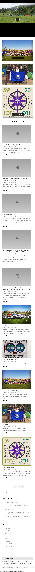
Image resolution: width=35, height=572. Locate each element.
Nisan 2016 (7, 549)
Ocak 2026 (7, 528)
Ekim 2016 (7, 538)
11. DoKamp (18, 81)
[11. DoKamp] (17, 74)
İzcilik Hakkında (12, 29)
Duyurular (24, 29)
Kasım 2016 (8, 536)
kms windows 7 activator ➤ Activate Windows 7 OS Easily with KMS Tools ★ (16, 289)
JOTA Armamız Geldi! (10, 360)
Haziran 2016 (8, 546)
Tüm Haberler (26, 25)
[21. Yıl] (16, 314)
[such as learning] (16, 203)
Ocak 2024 (7, 533)
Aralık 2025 (8, 530)
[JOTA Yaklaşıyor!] (17, 102)
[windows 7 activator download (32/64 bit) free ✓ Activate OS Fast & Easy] (16, 239)
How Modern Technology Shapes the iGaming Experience (15, 179)
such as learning (8, 214)
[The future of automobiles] (16, 133)
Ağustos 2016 (8, 544)
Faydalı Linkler (14, 33)
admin (15, 146)
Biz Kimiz (16, 25)
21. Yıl (5, 326)
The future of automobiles (11, 144)
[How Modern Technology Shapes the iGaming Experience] (16, 167)
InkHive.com (15, 567)
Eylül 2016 (7, 541)
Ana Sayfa (7, 25)
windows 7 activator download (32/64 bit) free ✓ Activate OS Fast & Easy (16, 251)
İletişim (23, 33)
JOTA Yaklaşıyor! (18, 114)
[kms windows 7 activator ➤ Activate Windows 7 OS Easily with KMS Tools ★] (16, 277)
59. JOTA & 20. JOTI (18, 58)
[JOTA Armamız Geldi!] (16, 348)
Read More (5, 155)
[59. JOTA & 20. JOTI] (17, 50)
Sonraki (21, 486)
